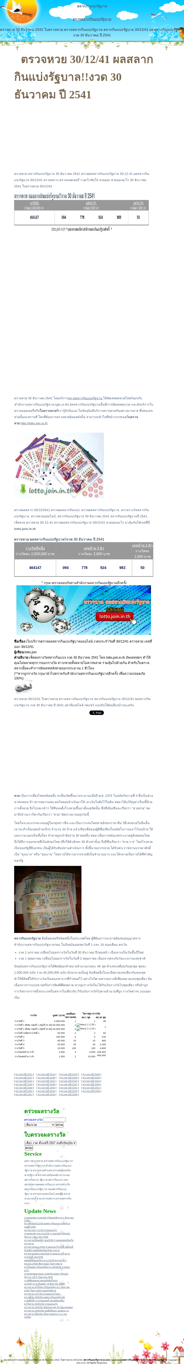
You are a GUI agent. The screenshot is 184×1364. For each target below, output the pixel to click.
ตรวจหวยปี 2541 (24, 1081)
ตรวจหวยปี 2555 (68, 1091)
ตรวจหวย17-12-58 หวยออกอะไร (40, 1230)
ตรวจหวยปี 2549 (24, 1088)
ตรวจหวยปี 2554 (46, 1091)
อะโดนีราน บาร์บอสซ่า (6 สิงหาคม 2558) (44, 1284)
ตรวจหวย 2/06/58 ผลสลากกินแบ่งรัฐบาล (44, 1297)
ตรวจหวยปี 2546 (46, 1084)
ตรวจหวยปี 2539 (68, 1077)
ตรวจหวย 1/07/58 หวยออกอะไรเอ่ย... (43, 1294)
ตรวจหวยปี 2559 (68, 1094)
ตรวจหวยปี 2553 (24, 1091)
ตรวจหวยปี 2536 (91, 1074)
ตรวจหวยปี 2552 (91, 1088)
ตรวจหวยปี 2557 (24, 1094)
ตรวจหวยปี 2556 (91, 1091)
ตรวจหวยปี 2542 (46, 1081)
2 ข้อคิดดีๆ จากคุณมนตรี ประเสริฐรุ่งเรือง (44, 1300)
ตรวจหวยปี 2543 (68, 1081)
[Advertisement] (83, 134)
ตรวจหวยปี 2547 (68, 1084)
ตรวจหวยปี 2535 (68, 1074)
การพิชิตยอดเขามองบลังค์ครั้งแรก (41, 1280)
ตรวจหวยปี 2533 (24, 1074)
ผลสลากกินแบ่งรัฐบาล (131, 1360)
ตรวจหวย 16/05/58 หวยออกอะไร (41, 1304)
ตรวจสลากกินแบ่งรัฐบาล (92, 19)
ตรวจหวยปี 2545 (24, 1084)
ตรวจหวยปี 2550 (46, 1088)
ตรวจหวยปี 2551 (68, 1088)
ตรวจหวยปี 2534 (46, 1074)
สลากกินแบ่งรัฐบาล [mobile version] (101, 1360)
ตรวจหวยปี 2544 (91, 1081)
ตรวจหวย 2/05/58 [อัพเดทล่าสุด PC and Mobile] (48, 1307)
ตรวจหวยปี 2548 (91, 1084)
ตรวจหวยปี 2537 (24, 1077)
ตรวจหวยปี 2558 (46, 1094)
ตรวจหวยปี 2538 (46, 1077)
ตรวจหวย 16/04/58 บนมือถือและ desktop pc (46, 1310)
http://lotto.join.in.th (34, 423)
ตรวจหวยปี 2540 (91, 1077)
